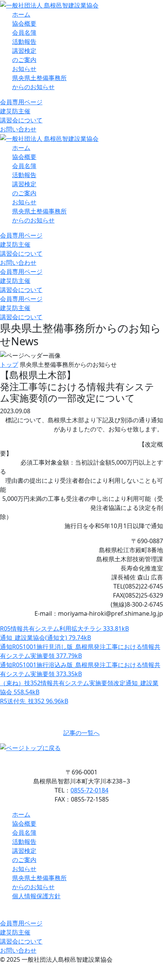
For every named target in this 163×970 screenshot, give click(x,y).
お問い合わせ (18, 129)
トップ (9, 364)
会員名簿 (24, 32)
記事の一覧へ (81, 733)
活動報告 (24, 41)
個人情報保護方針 (36, 896)
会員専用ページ (21, 102)
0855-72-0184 (89, 790)
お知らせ (24, 69)
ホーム (21, 14)
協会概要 (24, 23)
